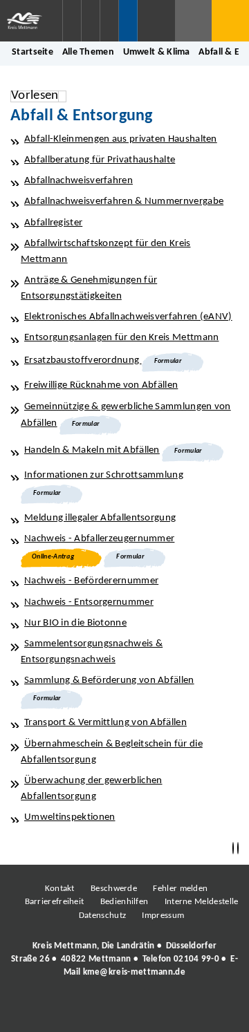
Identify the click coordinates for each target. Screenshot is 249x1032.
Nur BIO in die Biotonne (75, 623)
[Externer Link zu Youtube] (154, 1010)
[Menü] (230, 20)
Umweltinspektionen (69, 817)
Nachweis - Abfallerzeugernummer (99, 539)
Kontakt (60, 888)
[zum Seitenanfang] (238, 848)
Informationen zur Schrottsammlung (103, 475)
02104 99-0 (196, 959)
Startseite (32, 52)
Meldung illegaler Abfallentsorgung (100, 518)
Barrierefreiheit (54, 901)
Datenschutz (102, 915)
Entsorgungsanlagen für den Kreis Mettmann (121, 337)
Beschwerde (114, 888)
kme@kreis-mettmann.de (134, 972)
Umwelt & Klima (156, 52)
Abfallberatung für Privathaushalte (99, 160)
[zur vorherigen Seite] (233, 848)
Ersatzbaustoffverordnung (83, 360)
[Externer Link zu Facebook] (30, 1010)
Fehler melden (180, 888)
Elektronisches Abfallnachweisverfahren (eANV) (128, 317)
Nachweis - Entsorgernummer (89, 602)
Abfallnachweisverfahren (78, 181)
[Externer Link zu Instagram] (61, 1010)
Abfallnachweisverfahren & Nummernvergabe (123, 201)
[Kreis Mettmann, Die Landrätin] (124, 959)
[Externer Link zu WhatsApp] (185, 1010)
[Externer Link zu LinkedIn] (123, 1010)
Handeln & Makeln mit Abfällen (92, 450)
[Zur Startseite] (31, 20)
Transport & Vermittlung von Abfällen (105, 722)
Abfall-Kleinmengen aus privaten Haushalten (120, 139)
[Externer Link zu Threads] (92, 1010)
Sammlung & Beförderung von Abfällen (109, 680)
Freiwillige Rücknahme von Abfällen (101, 385)
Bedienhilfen (124, 901)
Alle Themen (88, 52)
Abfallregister (53, 223)
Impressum (163, 915)
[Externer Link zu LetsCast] (216, 1010)
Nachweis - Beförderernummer (91, 581)
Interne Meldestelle (202, 901)
